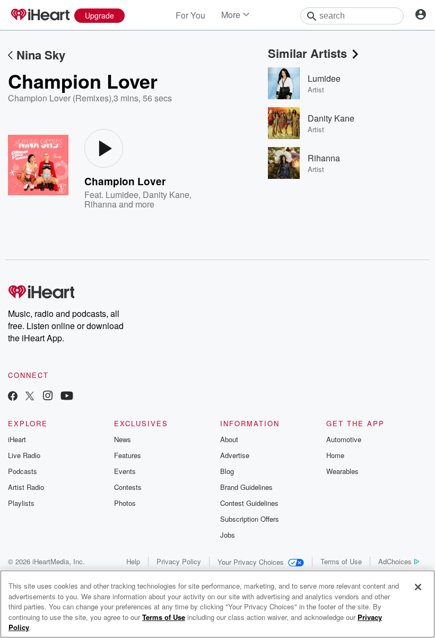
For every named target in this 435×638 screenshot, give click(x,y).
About (229, 439)
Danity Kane (166, 194)
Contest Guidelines (249, 503)
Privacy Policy (178, 561)
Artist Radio (26, 487)
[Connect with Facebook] (13, 397)
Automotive (343, 439)
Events (125, 471)
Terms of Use (341, 561)
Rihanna (100, 204)
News (122, 439)
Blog (227, 471)
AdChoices (395, 561)
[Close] (418, 587)
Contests (128, 487)
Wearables (342, 471)
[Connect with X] (29, 397)
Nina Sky (40, 54)
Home (335, 455)
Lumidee (122, 194)
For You (190, 15)
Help (133, 561)
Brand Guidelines (246, 487)
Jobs (227, 535)
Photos (125, 503)
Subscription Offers (249, 519)
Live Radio (24, 455)
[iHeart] (40, 15)
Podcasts (22, 471)
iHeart (17, 439)
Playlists (21, 503)
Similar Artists (307, 53)
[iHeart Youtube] (66, 397)
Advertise (234, 455)
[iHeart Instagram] (48, 397)
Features (127, 455)
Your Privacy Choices (251, 562)
